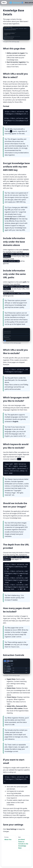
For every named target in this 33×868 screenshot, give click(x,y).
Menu (4, 2)
